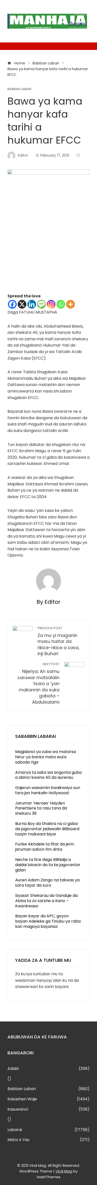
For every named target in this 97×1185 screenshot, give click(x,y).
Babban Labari (19, 89)
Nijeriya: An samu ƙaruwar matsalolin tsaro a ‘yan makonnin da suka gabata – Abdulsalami (38, 683)
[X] (22, 304)
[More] (70, 304)
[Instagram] (51, 304)
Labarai (48, 1130)
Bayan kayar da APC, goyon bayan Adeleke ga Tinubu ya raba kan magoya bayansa (48, 921)
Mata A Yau (48, 1140)
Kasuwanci (48, 1109)
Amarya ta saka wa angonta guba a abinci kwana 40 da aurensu (48, 775)
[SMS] (41, 304)
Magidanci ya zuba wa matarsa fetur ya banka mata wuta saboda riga (45, 757)
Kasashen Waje (48, 1099)
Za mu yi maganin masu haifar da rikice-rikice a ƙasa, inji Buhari (58, 641)
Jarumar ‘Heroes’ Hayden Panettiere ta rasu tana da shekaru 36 (41, 808)
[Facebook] (12, 304)
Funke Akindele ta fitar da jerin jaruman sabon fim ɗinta (44, 846)
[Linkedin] (31, 304)
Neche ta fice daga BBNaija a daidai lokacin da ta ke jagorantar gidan (47, 865)
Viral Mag (63, 1171)
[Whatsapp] (60, 304)
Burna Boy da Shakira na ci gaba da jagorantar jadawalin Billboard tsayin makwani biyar (47, 829)
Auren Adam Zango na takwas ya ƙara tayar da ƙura (47, 882)
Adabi (48, 1068)
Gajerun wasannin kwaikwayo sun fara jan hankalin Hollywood (47, 790)
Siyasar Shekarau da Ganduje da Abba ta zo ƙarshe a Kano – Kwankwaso (46, 901)
